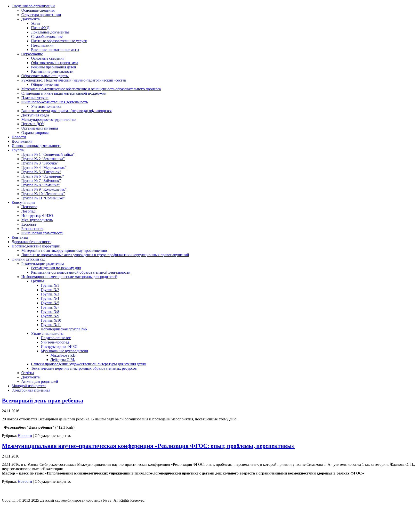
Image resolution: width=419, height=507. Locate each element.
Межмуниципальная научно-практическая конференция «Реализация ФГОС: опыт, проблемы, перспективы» (148, 446)
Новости (25, 435)
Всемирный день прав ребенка (42, 400)
